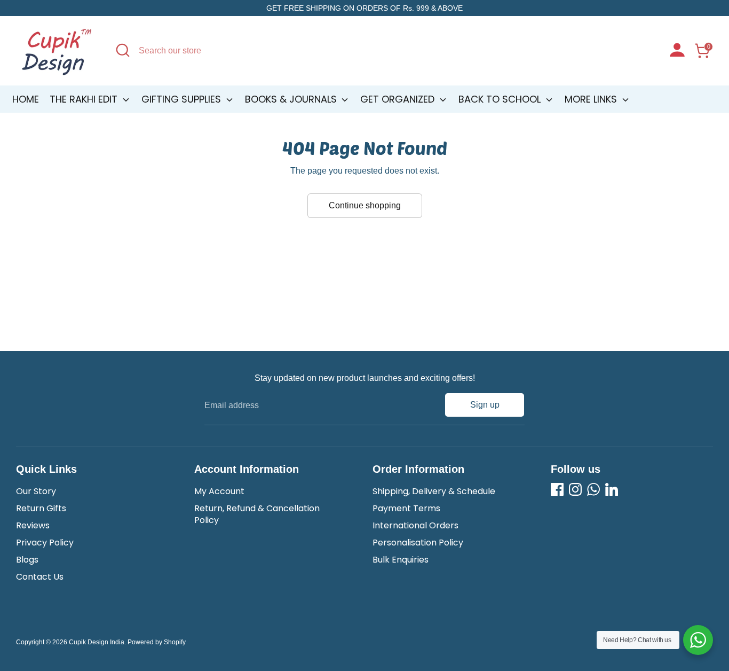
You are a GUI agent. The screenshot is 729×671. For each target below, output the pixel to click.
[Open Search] (122, 50)
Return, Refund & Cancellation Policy (257, 514)
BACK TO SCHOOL (500, 99)
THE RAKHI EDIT (85, 99)
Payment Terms (406, 508)
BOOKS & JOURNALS (292, 99)
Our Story (36, 491)
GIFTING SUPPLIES (182, 99)
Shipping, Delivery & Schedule (434, 491)
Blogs (27, 559)
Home (25, 99)
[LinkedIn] (611, 489)
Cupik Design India (96, 642)
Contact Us (40, 577)
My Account (219, 491)
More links (592, 99)
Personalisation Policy (418, 542)
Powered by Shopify (157, 642)
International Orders (415, 525)
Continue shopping (365, 205)
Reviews (33, 525)
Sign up (485, 404)
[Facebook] (557, 489)
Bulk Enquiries (401, 559)
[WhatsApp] (593, 489)
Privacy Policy (45, 542)
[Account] (677, 51)
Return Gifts (41, 508)
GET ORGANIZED (398, 99)
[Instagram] (575, 489)
